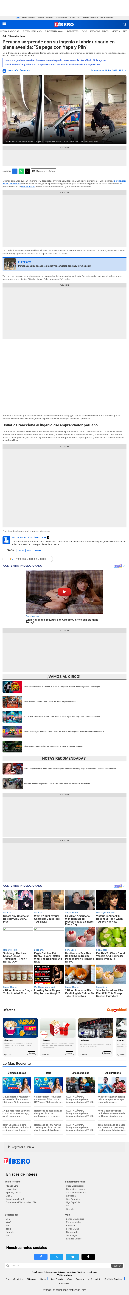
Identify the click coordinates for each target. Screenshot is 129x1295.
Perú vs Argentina (45, 18)
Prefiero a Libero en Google (30, 558)
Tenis (8, 1228)
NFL (8, 1235)
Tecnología (71, 1235)
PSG (68, 1205)
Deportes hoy (11, 1214)
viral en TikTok (28, 186)
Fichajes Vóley (107, 18)
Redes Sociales (17, 36)
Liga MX (70, 1209)
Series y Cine (72, 1228)
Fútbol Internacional (75, 1181)
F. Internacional (54, 31)
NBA (8, 1225)
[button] (124, 24)
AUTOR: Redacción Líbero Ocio (29, 537)
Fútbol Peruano (32, 31)
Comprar (32, 1053)
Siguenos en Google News (45, 171)
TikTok (21, 550)
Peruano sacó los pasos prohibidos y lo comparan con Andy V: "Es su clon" (54, 266)
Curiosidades (72, 1232)
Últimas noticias (9, 31)
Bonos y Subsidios (75, 1219)
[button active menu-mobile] (4, 24)
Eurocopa (71, 1195)
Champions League (75, 1189)
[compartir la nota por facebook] (15, 171)
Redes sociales (73, 1222)
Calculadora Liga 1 (15, 1199)
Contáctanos (37, 1272)
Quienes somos (50, 1272)
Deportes (73, 31)
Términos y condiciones (87, 1272)
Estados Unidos (73, 1238)
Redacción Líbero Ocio (19, 71)
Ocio (84, 31)
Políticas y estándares (67, 1272)
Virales (38, 550)
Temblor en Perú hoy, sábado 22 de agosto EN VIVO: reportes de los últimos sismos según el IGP (52, 64)
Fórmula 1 (11, 1232)
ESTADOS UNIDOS (99, 31)
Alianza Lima (75, 18)
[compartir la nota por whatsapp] (21, 171)
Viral (29, 550)
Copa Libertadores (75, 1186)
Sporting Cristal (13, 1192)
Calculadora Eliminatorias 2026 (21, 1202)
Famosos (70, 1225)
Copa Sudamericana (76, 1192)
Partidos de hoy (28, 18)
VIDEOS (116, 31)
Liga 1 (9, 1195)
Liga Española (73, 1202)
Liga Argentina (73, 1199)
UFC (8, 1219)
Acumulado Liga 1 (90, 18)
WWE (8, 1222)
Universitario (61, 18)
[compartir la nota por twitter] (27, 171)
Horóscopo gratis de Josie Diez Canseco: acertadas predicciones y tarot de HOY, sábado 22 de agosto (55, 60)
